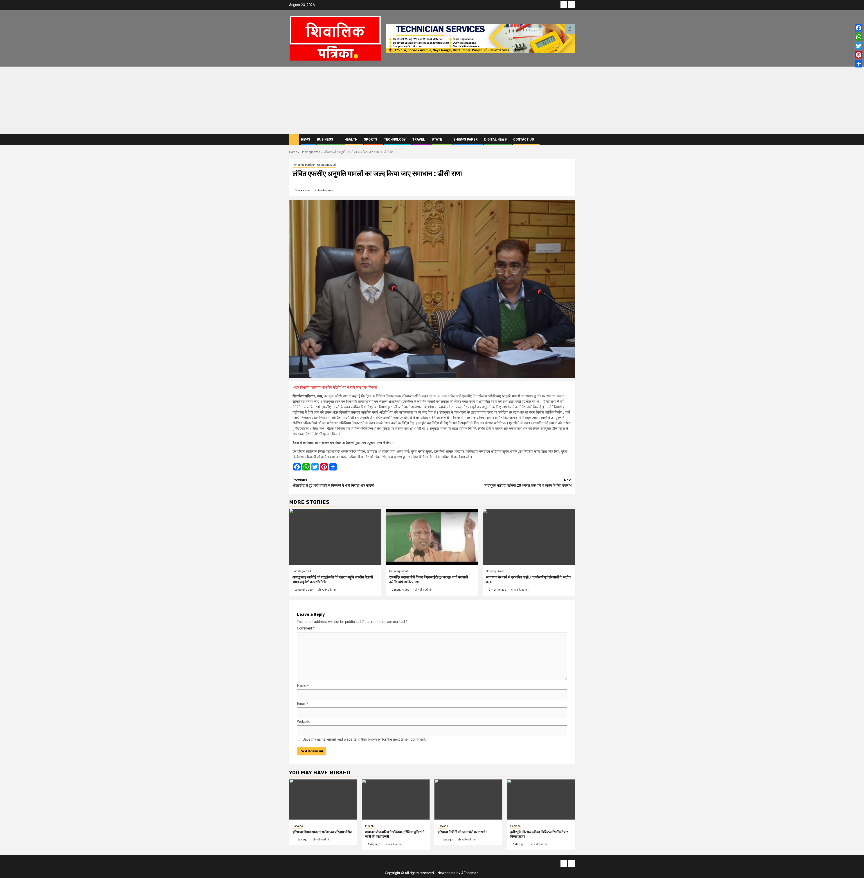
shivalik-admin (324, 190)
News (305, 139)
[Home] (294, 139)
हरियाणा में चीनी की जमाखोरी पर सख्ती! (462, 832)
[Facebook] (858, 27)
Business (325, 139)
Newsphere (446, 873)
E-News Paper (465, 139)
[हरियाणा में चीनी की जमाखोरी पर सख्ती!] (468, 799)
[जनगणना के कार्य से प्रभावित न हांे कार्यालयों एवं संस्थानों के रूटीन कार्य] (529, 537)
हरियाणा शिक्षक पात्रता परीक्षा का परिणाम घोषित (322, 832)
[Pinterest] (858, 54)
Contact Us (523, 139)
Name (303, 685)
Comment (306, 628)
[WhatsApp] (858, 36)
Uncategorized (326, 164)
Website (303, 721)
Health (350, 139)
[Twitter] (858, 45)
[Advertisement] (432, 100)
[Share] (858, 63)
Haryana (297, 826)
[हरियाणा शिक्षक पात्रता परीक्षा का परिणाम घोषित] (323, 799)
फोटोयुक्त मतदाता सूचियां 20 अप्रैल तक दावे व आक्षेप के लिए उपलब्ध (528, 483)
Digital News (495, 139)
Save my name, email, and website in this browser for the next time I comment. (364, 739)
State (437, 139)
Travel (418, 139)
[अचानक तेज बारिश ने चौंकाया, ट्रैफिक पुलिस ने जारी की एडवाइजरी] (396, 799)
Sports (370, 139)
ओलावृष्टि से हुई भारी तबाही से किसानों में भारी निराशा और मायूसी (333, 483)
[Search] (571, 139)
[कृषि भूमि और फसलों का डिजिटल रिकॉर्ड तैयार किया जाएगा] (541, 799)
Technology (395, 139)
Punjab (369, 826)
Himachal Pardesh (303, 164)
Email (302, 703)
